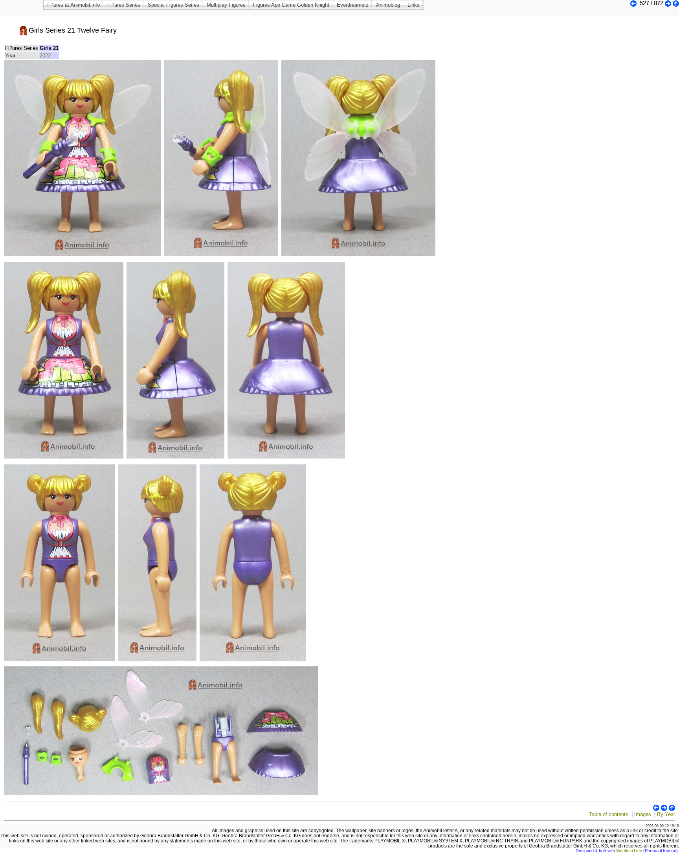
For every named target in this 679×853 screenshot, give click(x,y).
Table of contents (608, 814)
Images (642, 814)
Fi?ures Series (123, 5)
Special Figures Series (173, 5)
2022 (45, 56)
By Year (666, 814)
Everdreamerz (353, 5)
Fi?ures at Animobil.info (73, 5)
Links (413, 5)
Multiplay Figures (226, 5)
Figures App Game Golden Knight (291, 5)
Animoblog (388, 5)
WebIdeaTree (629, 850)
